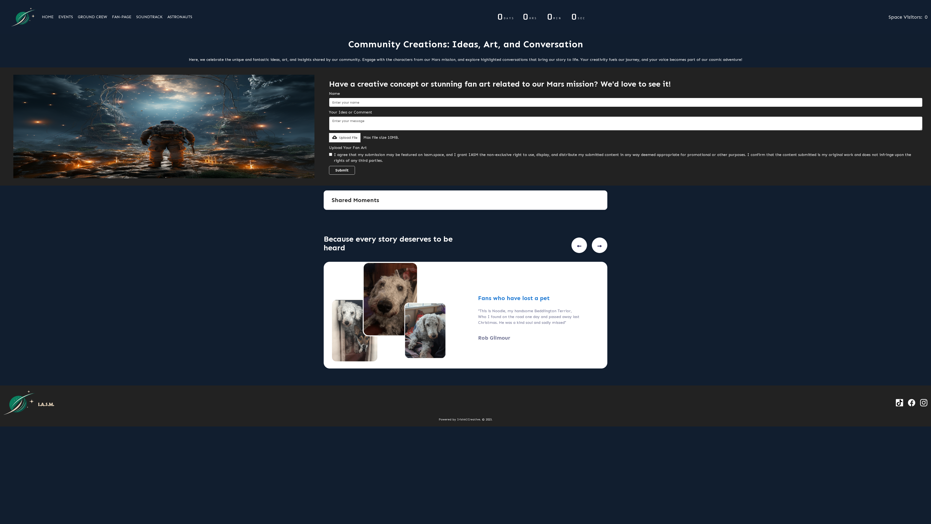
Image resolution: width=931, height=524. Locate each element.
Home (48, 17)
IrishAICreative (468, 419)
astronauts (179, 17)
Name (334, 93)
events (65, 17)
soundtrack (149, 17)
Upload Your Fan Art (348, 147)
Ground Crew (92, 17)
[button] (345, 137)
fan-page (121, 17)
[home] (22, 17)
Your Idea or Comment (350, 112)
